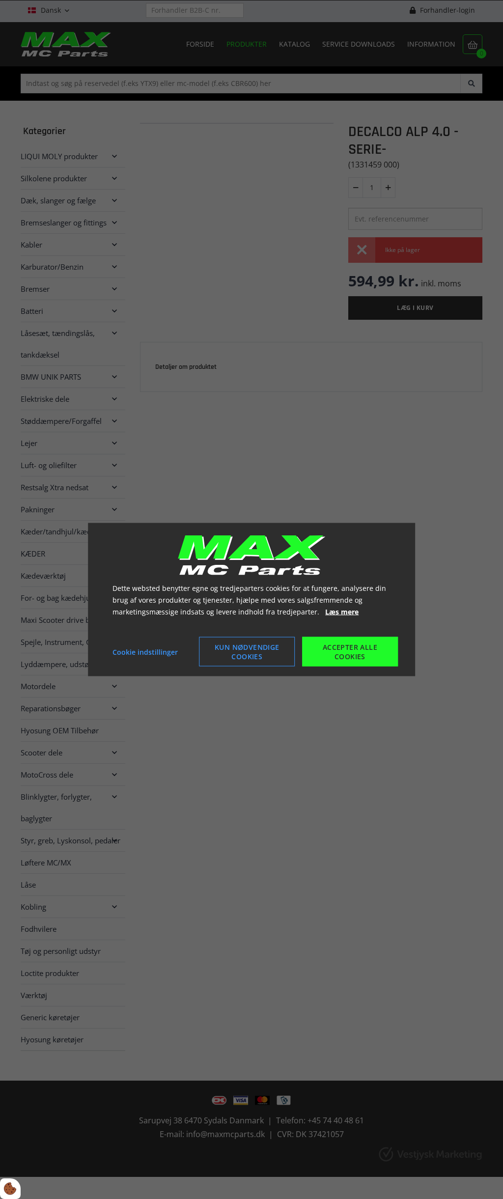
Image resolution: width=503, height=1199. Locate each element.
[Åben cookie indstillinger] (10, 1188)
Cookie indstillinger (145, 651)
